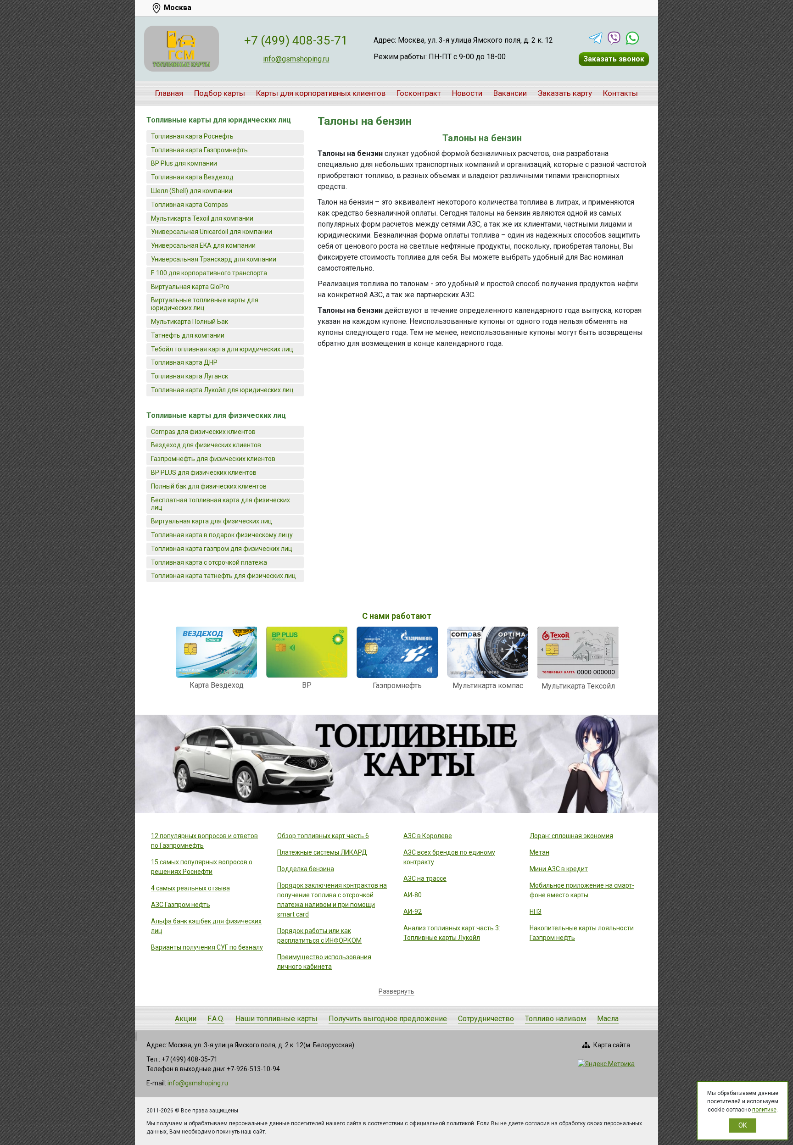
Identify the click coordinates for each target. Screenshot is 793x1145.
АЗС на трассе (425, 878)
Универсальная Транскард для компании (213, 259)
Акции (185, 1018)
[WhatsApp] (632, 38)
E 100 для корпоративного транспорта (209, 273)
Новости (467, 93)
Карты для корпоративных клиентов (320, 93)
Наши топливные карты (276, 1018)
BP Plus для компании (184, 163)
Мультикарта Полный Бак (189, 321)
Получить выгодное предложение (388, 1018)
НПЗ (536, 911)
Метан (539, 852)
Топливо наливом (555, 1018)
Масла (608, 1018)
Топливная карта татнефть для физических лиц (223, 575)
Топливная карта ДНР (184, 362)
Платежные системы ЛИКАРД (322, 852)
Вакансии (510, 93)
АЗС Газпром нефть (180, 904)
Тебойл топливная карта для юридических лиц (222, 349)
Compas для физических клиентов (203, 431)
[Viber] (614, 38)
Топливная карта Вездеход (192, 177)
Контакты (620, 93)
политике (764, 1109)
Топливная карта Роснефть (192, 136)
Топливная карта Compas (189, 204)
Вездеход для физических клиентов (206, 445)
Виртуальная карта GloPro (190, 286)
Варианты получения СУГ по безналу (207, 947)
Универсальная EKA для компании (203, 245)
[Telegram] (595, 38)
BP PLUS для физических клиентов (204, 472)
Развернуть (396, 991)
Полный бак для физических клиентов (209, 486)
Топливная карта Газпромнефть (199, 150)
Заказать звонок (613, 59)
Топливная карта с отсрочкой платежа (209, 562)
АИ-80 (412, 895)
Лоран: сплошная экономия (571, 835)
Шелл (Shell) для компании (191, 191)
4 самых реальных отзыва (190, 888)
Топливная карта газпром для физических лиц (221, 548)
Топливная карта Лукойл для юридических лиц (222, 390)
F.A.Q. (215, 1018)
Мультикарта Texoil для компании (202, 218)
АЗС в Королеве (427, 835)
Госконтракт (418, 93)
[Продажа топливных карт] (181, 49)
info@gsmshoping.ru (296, 59)
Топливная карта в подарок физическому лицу (222, 535)
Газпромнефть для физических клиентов (213, 458)
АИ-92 (412, 911)
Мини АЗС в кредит (559, 869)
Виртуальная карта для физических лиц (211, 521)
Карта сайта (611, 1045)
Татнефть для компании (187, 335)
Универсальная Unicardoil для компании (211, 231)
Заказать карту (565, 93)
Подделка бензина (305, 869)
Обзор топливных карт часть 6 (323, 835)
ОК (742, 1125)
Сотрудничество (486, 1018)
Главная (169, 93)
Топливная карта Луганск (189, 376)
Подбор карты (219, 93)
